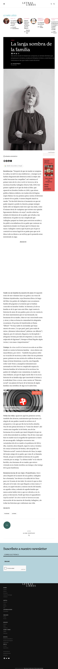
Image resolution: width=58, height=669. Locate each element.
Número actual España (8, 640)
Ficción (4, 618)
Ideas (4, 626)
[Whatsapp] (18, 53)
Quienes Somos (6, 651)
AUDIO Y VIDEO (6, 629)
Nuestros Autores (7, 653)
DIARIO (5, 587)
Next (53, 175)
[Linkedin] (16, 53)
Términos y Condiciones (29, 668)
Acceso (4, 646)
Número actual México (8, 638)
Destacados (5, 642)
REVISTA (5, 637)
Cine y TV (13, 18)
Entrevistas (54, 18)
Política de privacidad (38, 668)
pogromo (6, 513)
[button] (4, 3)
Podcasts (5, 633)
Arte (4, 607)
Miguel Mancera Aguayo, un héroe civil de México (26, 24)
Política (4, 591)
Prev (45, 175)
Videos (53, 19)
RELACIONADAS (15, 540)
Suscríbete (47, 189)
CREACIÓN (5, 615)
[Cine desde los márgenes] (48, 171)
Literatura (5, 596)
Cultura (4, 589)
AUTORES (40, 540)
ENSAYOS (5, 622)
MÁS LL (5, 644)
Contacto (5, 655)
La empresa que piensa (41, 23)
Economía (26, 18)
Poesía (4, 616)
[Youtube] (9, 658)
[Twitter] (14, 53)
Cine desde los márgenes (49, 180)
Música (4, 606)
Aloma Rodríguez (29, 533)
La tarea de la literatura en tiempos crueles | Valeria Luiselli (54, 25)
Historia (5, 624)
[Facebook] (12, 53)
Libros (12, 40)
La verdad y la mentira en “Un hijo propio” (15, 23)
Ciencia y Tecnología (41, 19)
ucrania (14, 513)
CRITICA (5, 600)
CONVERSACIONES (7, 609)
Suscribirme (5, 648)
